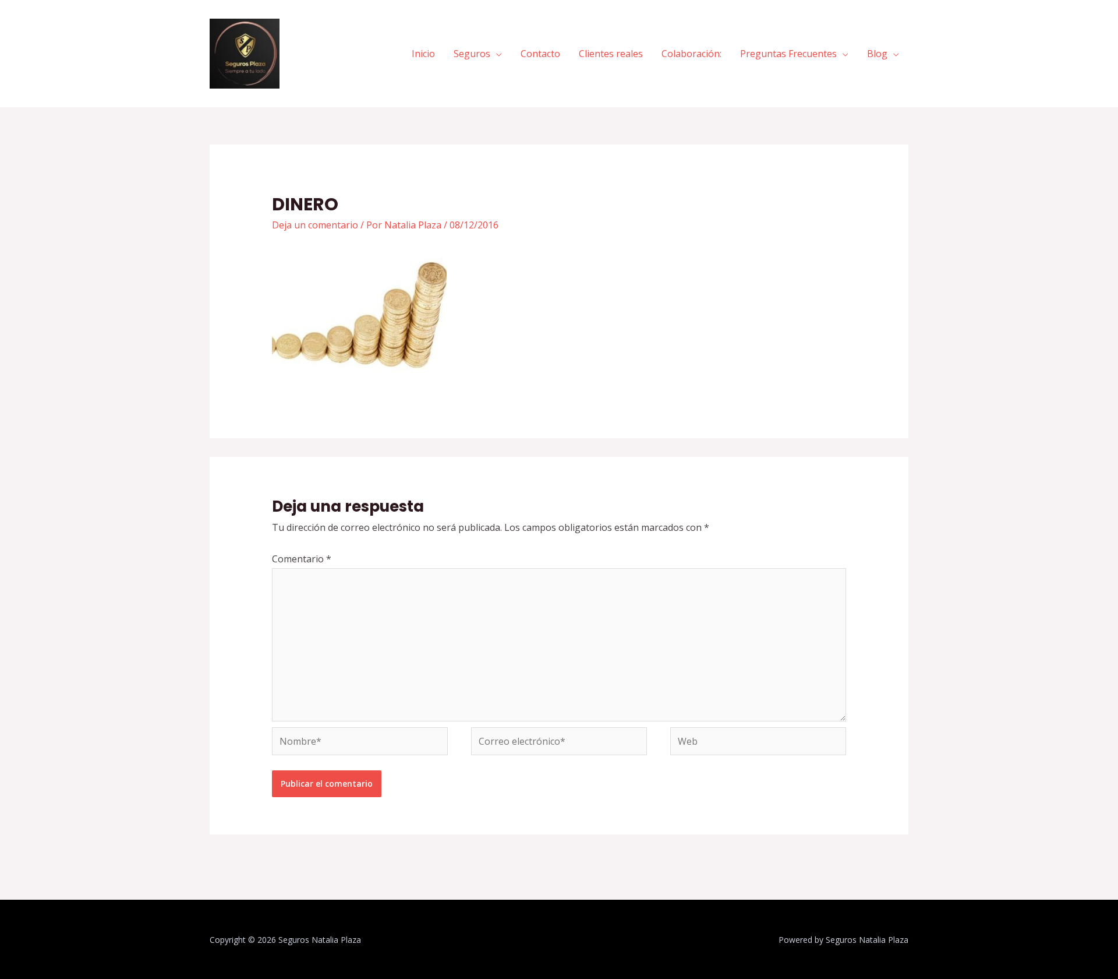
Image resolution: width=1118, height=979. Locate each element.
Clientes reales (611, 53)
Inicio (423, 53)
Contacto (540, 53)
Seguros (472, 53)
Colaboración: (691, 53)
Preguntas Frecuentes (788, 53)
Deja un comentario (315, 225)
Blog (877, 53)
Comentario (301, 558)
